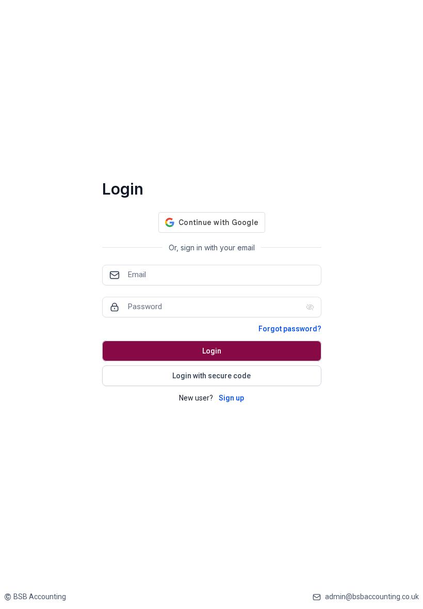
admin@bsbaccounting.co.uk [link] (372, 596)
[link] (35, 597)
